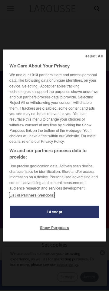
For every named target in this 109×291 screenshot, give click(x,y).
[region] (54, 145)
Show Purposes (54, 227)
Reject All (93, 56)
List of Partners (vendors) (31, 195)
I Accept (54, 211)
